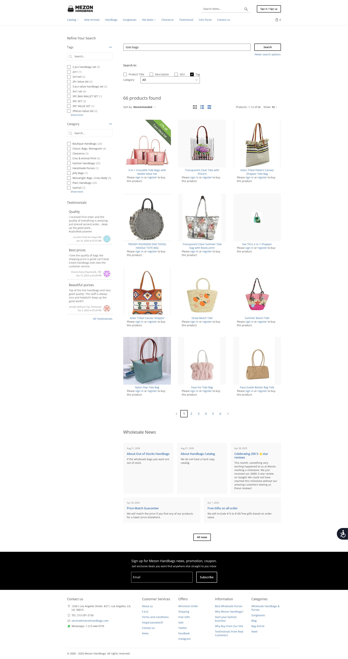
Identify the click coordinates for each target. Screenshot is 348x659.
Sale (180, 622)
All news (202, 537)
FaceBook (184, 633)
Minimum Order (188, 606)
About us (147, 606)
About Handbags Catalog (198, 454)
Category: (129, 79)
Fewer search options (268, 54)
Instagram (184, 638)
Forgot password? (152, 622)
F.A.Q (145, 611)
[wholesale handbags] (80, 8)
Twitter (182, 628)
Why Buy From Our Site (229, 626)
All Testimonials (102, 318)
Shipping (183, 611)
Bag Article (257, 626)
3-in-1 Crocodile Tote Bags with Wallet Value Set (147, 171)
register (152, 177)
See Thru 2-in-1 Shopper (257, 244)
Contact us (148, 628)
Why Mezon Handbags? (229, 611)
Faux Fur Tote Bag (202, 387)
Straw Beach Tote (202, 318)
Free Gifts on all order (223, 508)
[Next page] (228, 413)
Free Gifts (184, 617)
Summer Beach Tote (257, 318)
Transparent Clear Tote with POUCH (202, 171)
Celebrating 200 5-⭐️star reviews (251, 455)
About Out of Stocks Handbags (148, 454)
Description (162, 74)
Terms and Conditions (155, 617)
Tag (198, 74)
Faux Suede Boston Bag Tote (257, 387)
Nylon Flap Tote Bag (147, 387)
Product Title (136, 74)
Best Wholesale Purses (228, 606)
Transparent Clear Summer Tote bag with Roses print (202, 245)
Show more (77, 114)
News (145, 633)
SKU (182, 74)
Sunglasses (258, 615)
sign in (139, 177)
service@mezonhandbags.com (90, 620)
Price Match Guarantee (143, 508)
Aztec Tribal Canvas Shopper (147, 318)
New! (254, 631)
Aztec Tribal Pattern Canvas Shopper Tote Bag (257, 171)
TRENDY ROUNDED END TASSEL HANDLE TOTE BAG (147, 245)
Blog (254, 620)
